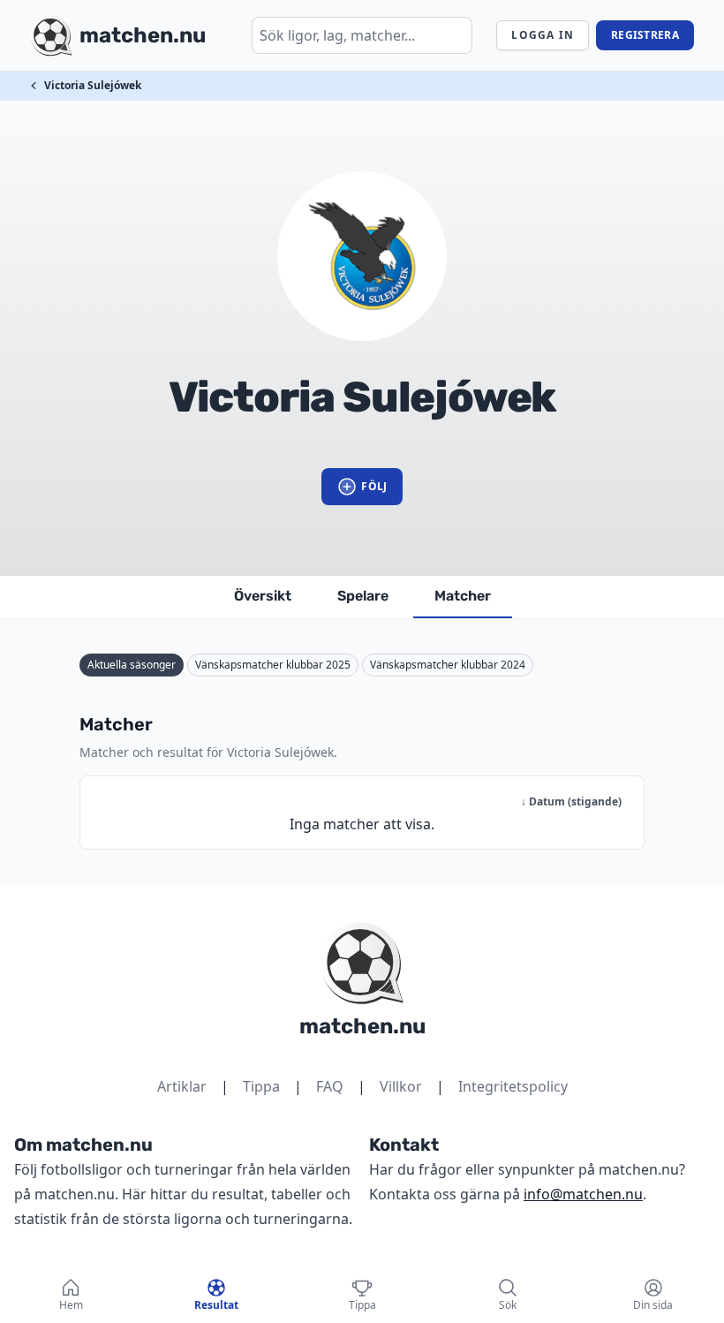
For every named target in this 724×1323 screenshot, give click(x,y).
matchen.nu (362, 1026)
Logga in (542, 34)
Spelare (362, 595)
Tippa (261, 1086)
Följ (374, 486)
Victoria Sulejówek (92, 85)
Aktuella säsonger (131, 664)
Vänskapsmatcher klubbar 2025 (273, 664)
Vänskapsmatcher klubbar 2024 (447, 664)
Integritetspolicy (513, 1086)
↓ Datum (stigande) (571, 801)
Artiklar (182, 1086)
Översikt (262, 595)
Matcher (462, 595)
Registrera (645, 34)
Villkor (401, 1086)
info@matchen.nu (583, 1194)
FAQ (329, 1086)
